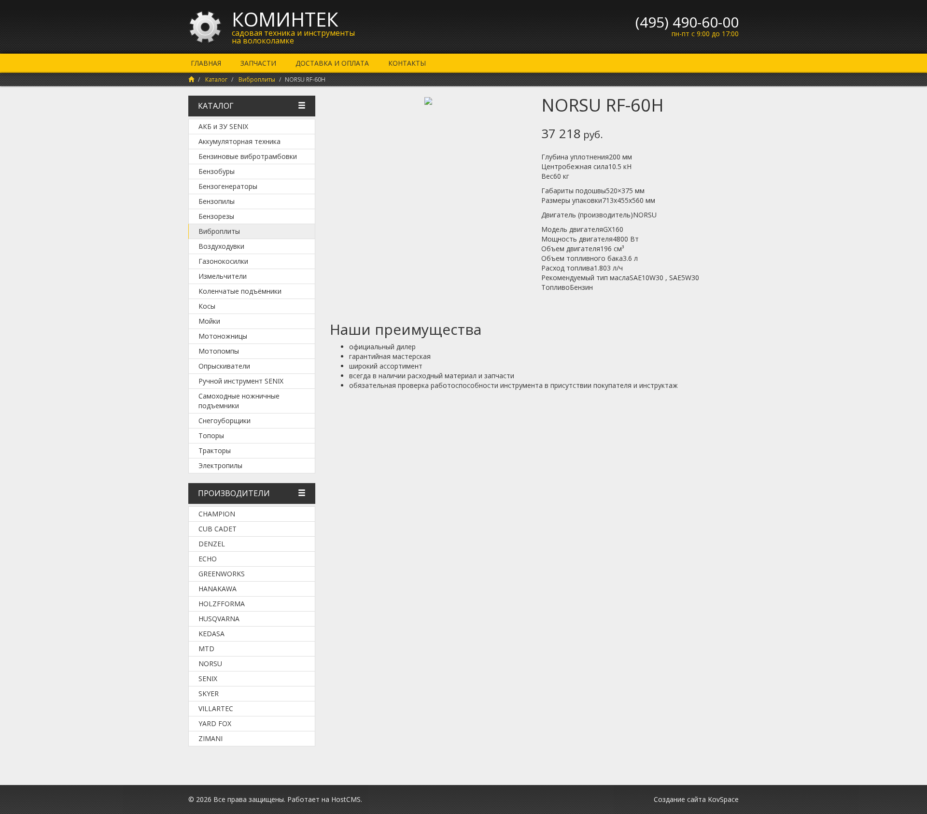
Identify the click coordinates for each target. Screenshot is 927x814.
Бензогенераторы (227, 186)
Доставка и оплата (332, 63)
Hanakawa (217, 588)
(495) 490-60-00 (687, 22)
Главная (206, 63)
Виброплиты (257, 79)
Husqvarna (218, 618)
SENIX (207, 678)
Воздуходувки (221, 246)
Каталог (216, 79)
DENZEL (211, 543)
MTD (206, 648)
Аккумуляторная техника (239, 141)
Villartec (215, 708)
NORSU (210, 663)
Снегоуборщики (224, 420)
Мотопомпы (218, 351)
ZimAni (210, 738)
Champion (216, 513)
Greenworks (221, 573)
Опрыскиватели (224, 366)
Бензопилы (216, 201)
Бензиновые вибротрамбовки (247, 156)
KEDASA (211, 633)
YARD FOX (214, 723)
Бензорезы (216, 216)
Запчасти (258, 63)
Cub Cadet (217, 528)
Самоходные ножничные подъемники (239, 400)
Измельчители (222, 276)
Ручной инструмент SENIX (240, 381)
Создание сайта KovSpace (696, 799)
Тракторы (214, 450)
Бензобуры (216, 171)
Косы (206, 306)
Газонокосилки (223, 261)
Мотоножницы (222, 336)
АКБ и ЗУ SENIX (223, 126)
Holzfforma (221, 603)
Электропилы (220, 465)
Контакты (407, 63)
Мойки (209, 321)
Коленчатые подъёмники (239, 291)
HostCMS (346, 799)
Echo (207, 558)
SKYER (208, 693)
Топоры (211, 435)
